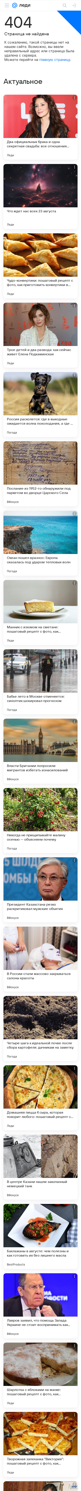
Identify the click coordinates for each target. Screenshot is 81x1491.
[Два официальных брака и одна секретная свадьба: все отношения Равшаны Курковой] (40, 127)
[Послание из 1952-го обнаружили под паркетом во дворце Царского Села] (40, 473)
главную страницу (54, 59)
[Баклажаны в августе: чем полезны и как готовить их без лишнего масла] (40, 1236)
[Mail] (14, 5)
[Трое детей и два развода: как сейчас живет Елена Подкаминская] (40, 335)
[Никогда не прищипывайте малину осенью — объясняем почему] (40, 820)
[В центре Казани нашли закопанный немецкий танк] (40, 1167)
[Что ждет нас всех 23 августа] (40, 196)
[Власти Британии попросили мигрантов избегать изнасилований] (40, 751)
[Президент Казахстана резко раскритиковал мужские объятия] (40, 889)
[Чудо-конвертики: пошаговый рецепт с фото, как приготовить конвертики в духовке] (40, 265)
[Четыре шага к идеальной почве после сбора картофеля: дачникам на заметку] (40, 1028)
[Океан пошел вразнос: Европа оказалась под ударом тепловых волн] (40, 543)
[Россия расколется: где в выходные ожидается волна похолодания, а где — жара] (40, 404)
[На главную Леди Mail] (23, 5)
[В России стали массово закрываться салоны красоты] (40, 959)
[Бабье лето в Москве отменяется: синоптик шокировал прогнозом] (40, 681)
